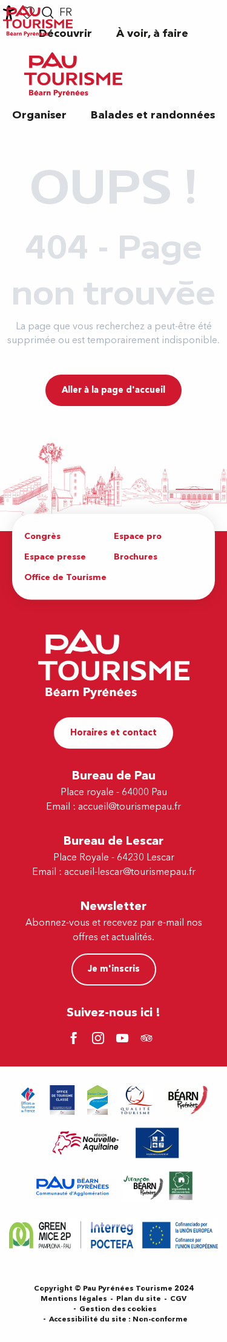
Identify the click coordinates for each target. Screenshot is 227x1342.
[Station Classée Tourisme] (97, 1100)
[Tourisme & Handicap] (157, 1142)
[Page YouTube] (124, 1039)
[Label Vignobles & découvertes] (158, 1185)
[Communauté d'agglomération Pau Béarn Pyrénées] (72, 1185)
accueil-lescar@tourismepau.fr (130, 872)
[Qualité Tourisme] (137, 1100)
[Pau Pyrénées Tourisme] (73, 74)
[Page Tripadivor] (148, 1039)
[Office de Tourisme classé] (62, 1100)
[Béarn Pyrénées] (187, 1100)
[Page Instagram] (100, 1039)
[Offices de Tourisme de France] (28, 1100)
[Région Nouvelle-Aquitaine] (85, 1142)
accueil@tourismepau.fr (129, 806)
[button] (152, 33)
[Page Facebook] (76, 1039)
